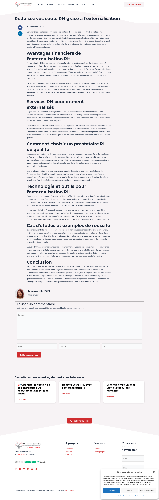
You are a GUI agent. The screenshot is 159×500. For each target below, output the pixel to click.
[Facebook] (16, 469)
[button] (155, 472)
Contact (92, 4)
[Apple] (28, 469)
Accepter (111, 490)
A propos (50, 4)
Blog (83, 4)
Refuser (129, 490)
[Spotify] (32, 469)
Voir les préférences (147, 490)
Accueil (40, 4)
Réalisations (73, 4)
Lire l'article (22, 399)
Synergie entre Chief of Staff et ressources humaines (121, 387)
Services (61, 4)
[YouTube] (24, 469)
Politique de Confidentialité (120, 496)
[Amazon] (36, 469)
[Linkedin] (20, 469)
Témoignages (99, 451)
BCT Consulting (70, 491)
